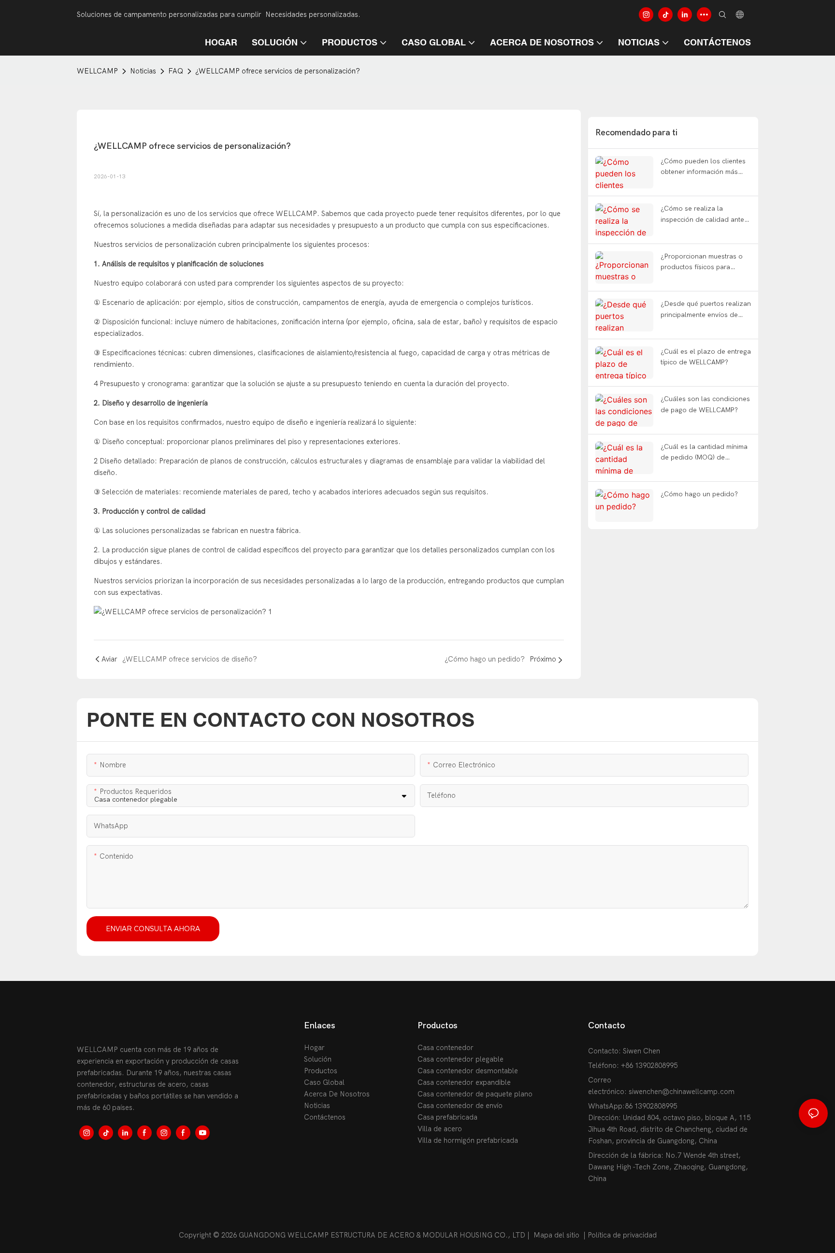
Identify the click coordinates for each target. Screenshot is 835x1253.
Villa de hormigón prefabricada (468, 1140)
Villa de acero (440, 1128)
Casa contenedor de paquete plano (475, 1094)
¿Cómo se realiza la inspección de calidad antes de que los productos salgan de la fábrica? (705, 214)
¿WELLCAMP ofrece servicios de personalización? (277, 71)
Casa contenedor (446, 1047)
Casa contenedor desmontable (468, 1070)
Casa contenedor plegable (461, 1059)
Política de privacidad (622, 1235)
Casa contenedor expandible (464, 1082)
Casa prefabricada (447, 1117)
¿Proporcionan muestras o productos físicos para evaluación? (702, 262)
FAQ (175, 71)
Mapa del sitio (556, 1235)
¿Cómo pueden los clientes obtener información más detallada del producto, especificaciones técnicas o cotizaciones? (703, 167)
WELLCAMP (97, 71)
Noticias (143, 71)
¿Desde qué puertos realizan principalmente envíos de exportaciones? (706, 310)
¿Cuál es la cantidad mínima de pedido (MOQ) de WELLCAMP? (704, 453)
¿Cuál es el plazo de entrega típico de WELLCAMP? (706, 356)
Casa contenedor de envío (460, 1105)
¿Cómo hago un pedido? (699, 494)
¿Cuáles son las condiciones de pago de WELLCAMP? (705, 404)
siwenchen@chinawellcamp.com (681, 1091)
